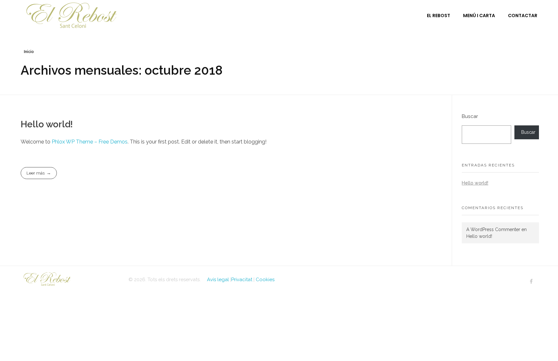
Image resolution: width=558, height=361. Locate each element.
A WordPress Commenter (493, 229)
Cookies (265, 279)
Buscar (470, 116)
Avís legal (218, 279)
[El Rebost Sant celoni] (71, 279)
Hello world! (47, 124)
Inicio (29, 51)
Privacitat (241, 279)
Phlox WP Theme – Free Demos (90, 142)
